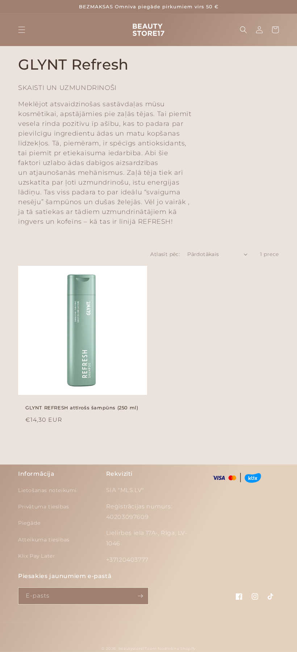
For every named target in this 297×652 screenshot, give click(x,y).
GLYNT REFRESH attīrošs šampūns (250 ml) (81, 407)
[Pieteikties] (140, 595)
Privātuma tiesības (43, 506)
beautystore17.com (137, 648)
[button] (22, 30)
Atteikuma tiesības (44, 539)
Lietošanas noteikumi (47, 490)
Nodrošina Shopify (177, 648)
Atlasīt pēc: (165, 254)
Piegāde (29, 523)
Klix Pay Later (36, 556)
